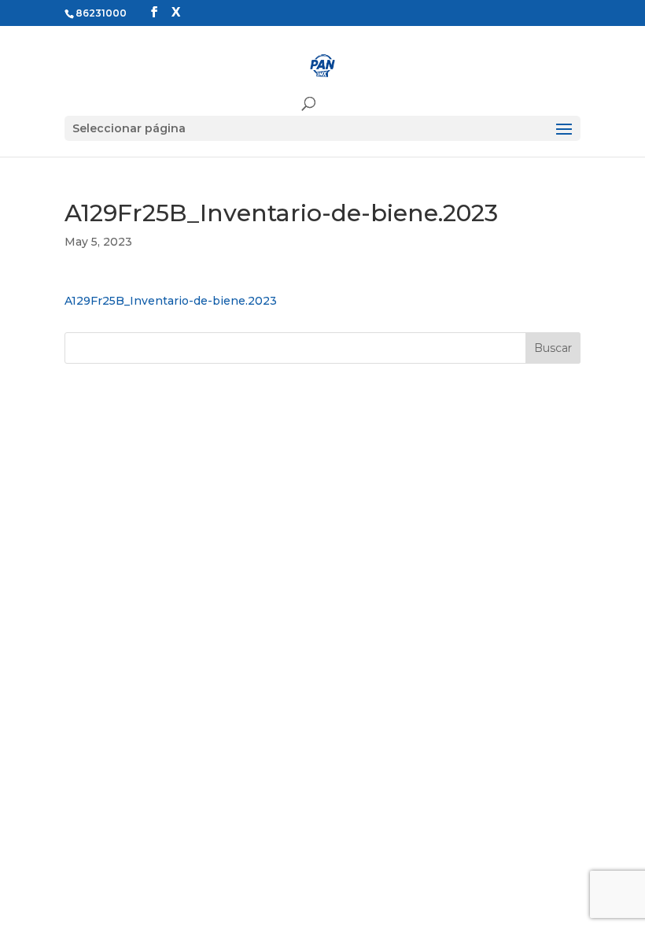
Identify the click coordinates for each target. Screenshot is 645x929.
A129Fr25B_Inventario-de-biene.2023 (170, 301)
